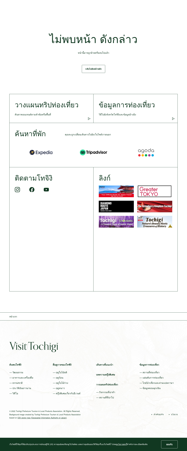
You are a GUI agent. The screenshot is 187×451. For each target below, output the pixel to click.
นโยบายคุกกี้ (122, 444)
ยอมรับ (169, 444)
